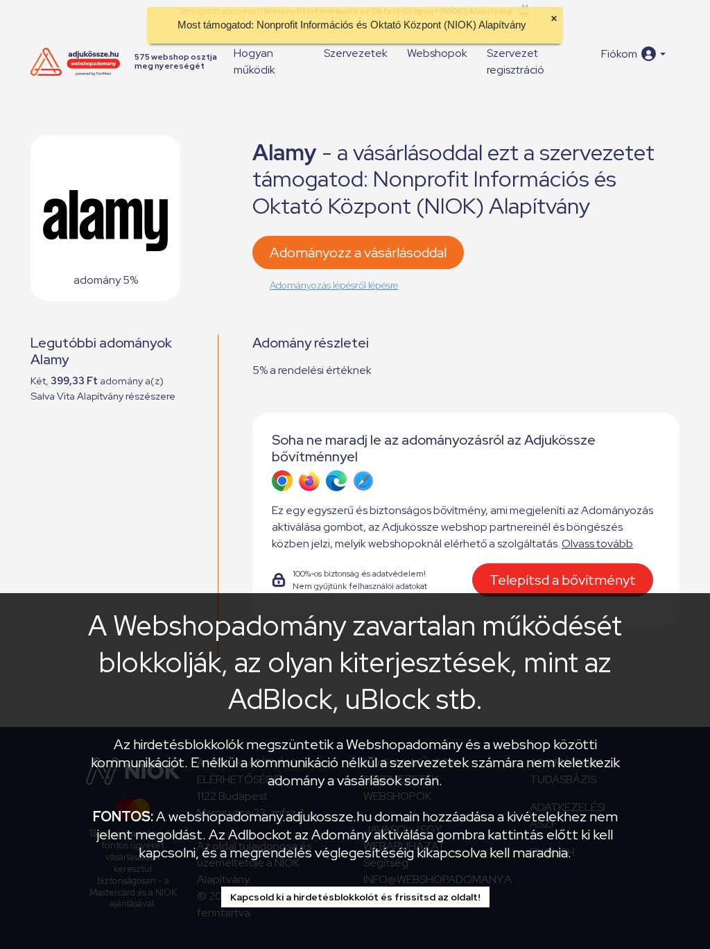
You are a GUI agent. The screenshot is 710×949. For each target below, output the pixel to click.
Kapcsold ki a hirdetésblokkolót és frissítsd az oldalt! (355, 897)
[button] (633, 54)
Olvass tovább (597, 543)
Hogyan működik (254, 61)
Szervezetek (356, 53)
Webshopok (437, 53)
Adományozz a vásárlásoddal (358, 252)
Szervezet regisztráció (515, 61)
